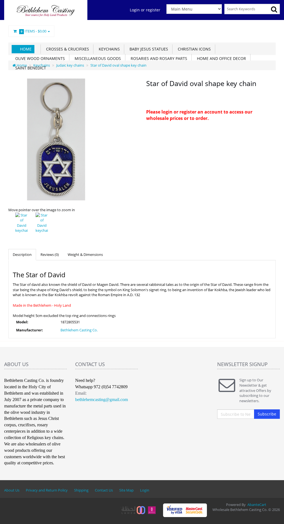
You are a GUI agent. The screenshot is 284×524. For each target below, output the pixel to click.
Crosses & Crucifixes (66, 49)
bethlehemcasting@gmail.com (101, 399)
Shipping (81, 490)
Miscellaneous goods (96, 58)
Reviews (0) (49, 254)
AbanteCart (256, 504)
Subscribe (267, 414)
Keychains (108, 49)
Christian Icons (193, 49)
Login (144, 490)
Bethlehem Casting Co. (79, 330)
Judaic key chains (70, 65)
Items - (34, 31)
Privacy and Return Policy (47, 490)
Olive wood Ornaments (39, 58)
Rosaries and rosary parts (157, 58)
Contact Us (104, 490)
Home (26, 49)
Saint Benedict (29, 67)
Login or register (145, 9)
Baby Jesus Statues (147, 49)
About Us (11, 490)
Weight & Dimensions (85, 254)
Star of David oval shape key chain (118, 65)
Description (22, 254)
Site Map (126, 490)
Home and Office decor (220, 58)
